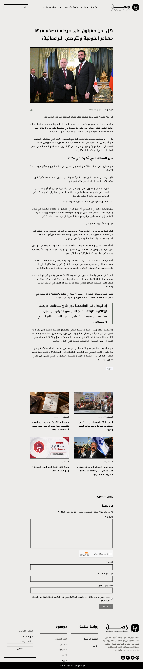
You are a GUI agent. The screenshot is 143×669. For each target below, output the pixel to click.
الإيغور (64, 655)
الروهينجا (63, 650)
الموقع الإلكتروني (105, 585)
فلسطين (63, 644)
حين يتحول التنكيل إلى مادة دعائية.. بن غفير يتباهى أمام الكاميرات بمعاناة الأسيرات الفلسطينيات (94, 470)
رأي (31, 110)
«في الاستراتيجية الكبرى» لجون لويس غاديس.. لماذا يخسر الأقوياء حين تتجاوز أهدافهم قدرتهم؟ (50, 425)
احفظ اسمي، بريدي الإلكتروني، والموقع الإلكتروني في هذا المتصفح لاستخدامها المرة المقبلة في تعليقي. (71, 598)
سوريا (109, 368)
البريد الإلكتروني (105, 573)
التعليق (109, 517)
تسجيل (20, 648)
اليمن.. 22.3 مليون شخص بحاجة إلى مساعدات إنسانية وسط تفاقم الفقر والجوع (96, 425)
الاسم (109, 562)
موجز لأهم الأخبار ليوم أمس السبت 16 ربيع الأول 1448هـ (50, 469)
